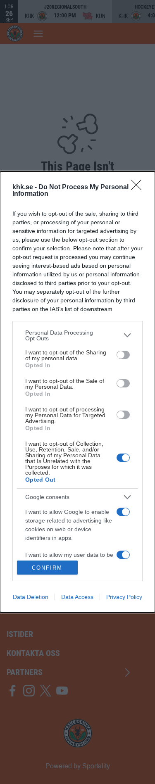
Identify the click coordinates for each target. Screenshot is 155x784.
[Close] (139, 187)
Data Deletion (30, 597)
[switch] (123, 355)
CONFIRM (47, 568)
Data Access (77, 597)
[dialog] (77, 392)
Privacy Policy (124, 597)
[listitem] (77, 335)
